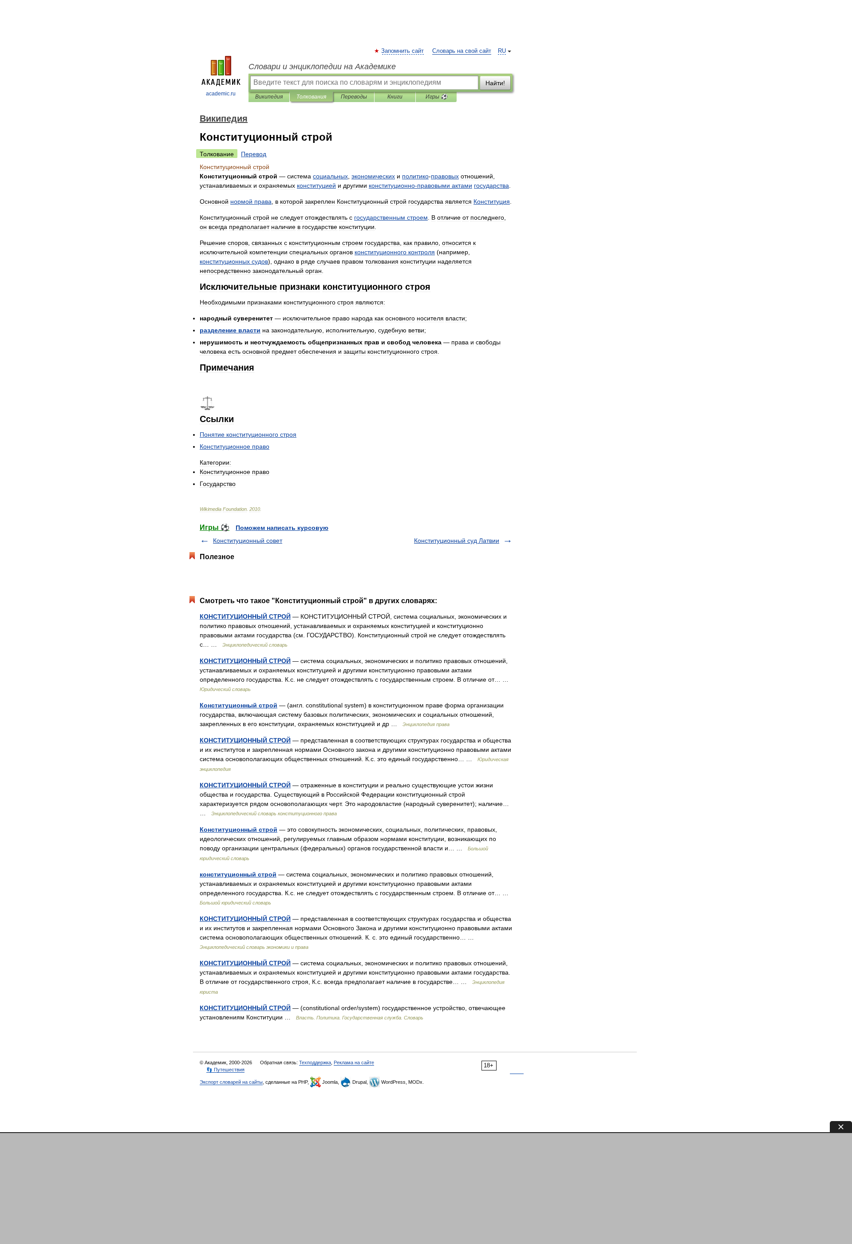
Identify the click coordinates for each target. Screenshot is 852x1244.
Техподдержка (315, 1062)
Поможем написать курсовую (282, 527)
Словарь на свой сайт (461, 51)
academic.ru (221, 94)
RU (502, 51)
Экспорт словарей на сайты (231, 1082)
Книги (394, 97)
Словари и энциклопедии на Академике (322, 66)
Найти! (495, 83)
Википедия (269, 97)
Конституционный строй (238, 705)
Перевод (253, 154)
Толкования (311, 97)
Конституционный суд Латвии (456, 540)
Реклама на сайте (354, 1062)
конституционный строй (238, 874)
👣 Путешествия (225, 1069)
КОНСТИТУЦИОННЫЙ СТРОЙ (245, 616)
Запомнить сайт (403, 51)
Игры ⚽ (436, 97)
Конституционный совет (247, 540)
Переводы (354, 97)
